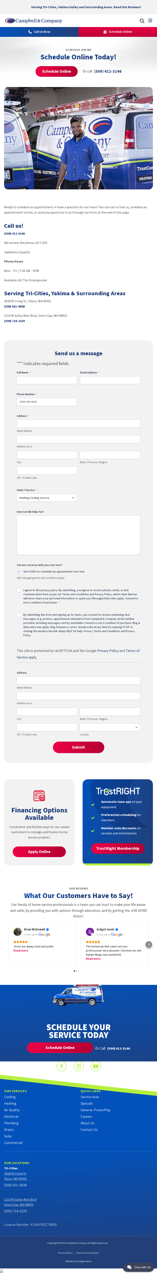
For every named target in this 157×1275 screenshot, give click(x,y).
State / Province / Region (94, 462)
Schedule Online (56, 71)
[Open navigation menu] (150, 20)
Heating (10, 1103)
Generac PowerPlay (95, 1110)
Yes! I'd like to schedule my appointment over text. (54, 572)
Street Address (24, 431)
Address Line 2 (24, 446)
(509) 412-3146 (14, 233)
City (19, 462)
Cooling (10, 1097)
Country (84, 734)
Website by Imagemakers (79, 1261)
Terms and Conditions (75, 594)
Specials (87, 1103)
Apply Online (39, 852)
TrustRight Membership (117, 848)
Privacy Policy (103, 594)
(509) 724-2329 (14, 321)
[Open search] (142, 20)
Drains (9, 1129)
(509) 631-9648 (14, 306)
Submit (78, 747)
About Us (87, 1123)
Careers (86, 1116)
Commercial (13, 1142)
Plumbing (11, 1123)
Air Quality (12, 1110)
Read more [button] (20, 951)
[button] (8, 944)
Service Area (90, 1097)
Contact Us (89, 1129)
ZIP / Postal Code (27, 478)
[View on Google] (17, 932)
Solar (8, 1136)
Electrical (11, 1116)
